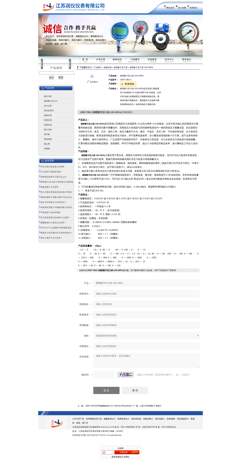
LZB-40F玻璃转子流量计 (150, 406)
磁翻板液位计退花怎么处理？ (53, 222)
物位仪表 (48, 96)
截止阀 (47, 144)
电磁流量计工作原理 (49, 187)
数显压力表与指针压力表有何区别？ (56, 233)
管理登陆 (76, 435)
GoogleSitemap (114, 435)
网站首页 (170, 8)
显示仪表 (48, 129)
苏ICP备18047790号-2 (97, 435)
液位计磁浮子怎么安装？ (51, 238)
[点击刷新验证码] (125, 374)
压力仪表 (48, 106)
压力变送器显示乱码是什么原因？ (55, 217)
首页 (90, 67)
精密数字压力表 (121, 67)
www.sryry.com (107, 427)
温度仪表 (48, 125)
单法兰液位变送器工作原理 (52, 167)
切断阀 (47, 148)
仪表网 (120, 448)
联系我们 (194, 8)
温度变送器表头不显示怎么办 (53, 177)
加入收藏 (182, 8)
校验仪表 (48, 115)
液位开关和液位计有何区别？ (53, 202)
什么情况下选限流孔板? (51, 172)
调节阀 (47, 134)
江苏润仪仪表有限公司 (98, 7)
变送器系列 (49, 110)
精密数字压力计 (51, 101)
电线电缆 (48, 139)
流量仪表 (48, 120)
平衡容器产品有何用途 (50, 212)
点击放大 (94, 82)
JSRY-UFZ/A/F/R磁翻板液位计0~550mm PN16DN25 (108, 406)
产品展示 (98, 67)
